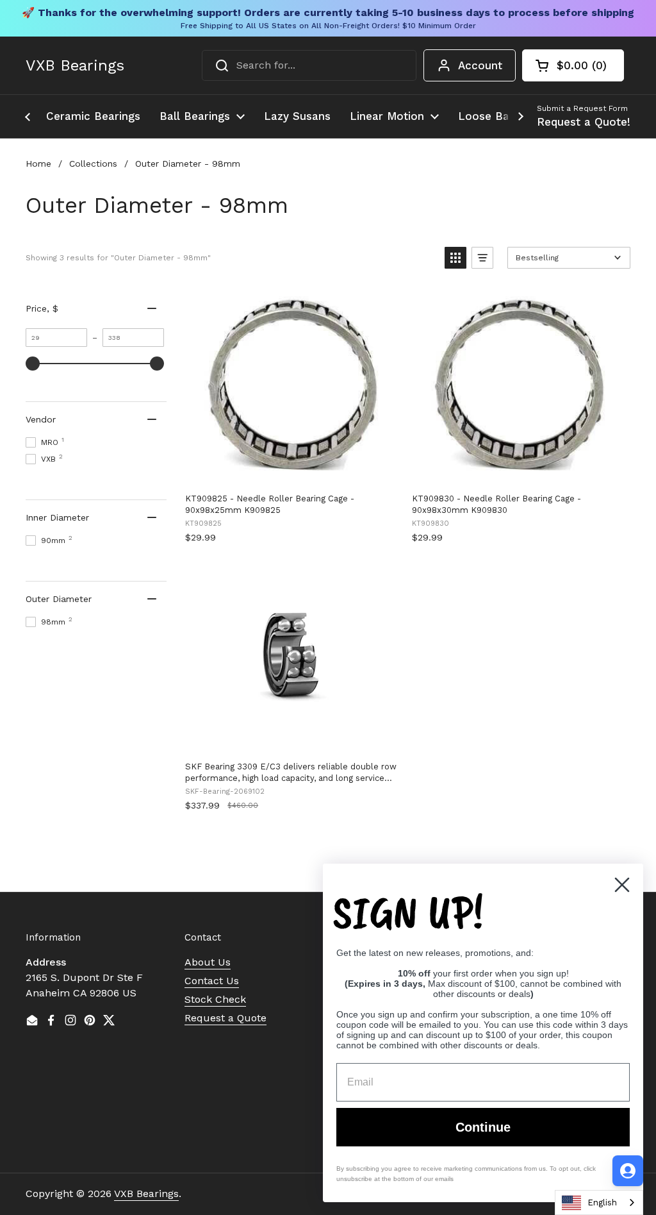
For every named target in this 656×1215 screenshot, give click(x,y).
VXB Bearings (75, 65)
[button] (573, 65)
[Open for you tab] (627, 1170)
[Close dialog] (622, 885)
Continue (483, 1127)
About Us (207, 962)
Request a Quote (225, 1018)
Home (38, 163)
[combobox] (309, 65)
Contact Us (211, 981)
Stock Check (215, 999)
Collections (93, 163)
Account (480, 65)
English (602, 1202)
